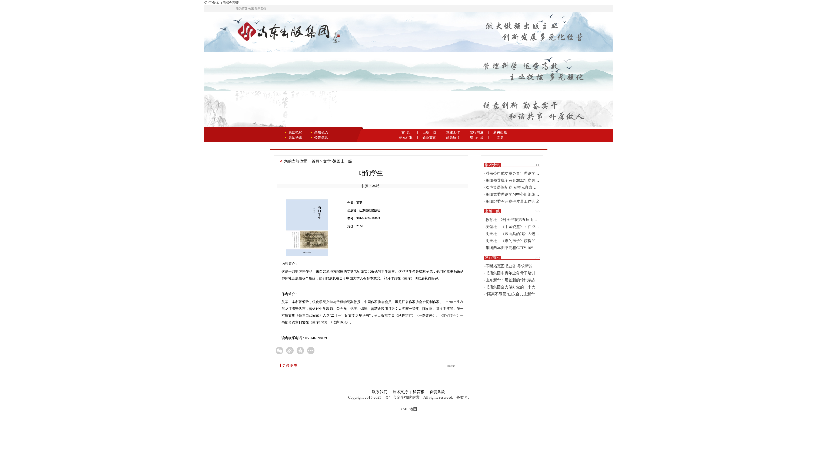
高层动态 (321, 132)
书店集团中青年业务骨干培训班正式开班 (520, 273)
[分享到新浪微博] (290, 350)
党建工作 (453, 132)
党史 (500, 137)
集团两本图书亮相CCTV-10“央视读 (515, 248)
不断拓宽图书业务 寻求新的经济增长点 (519, 266)
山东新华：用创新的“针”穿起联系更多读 (520, 280)
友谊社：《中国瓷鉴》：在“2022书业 (517, 227)
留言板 (418, 392)
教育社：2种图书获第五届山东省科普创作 (521, 220)
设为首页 (241, 8)
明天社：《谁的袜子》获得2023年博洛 (518, 241)
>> (538, 165)
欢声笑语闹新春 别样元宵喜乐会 (513, 187)
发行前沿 (476, 132)
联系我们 (260, 8)
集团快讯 (295, 137)
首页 (315, 161)
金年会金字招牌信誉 (221, 2)
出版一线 (429, 132)
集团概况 (295, 132)
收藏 (251, 8)
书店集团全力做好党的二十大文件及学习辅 (522, 287)
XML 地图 (408, 409)
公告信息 (321, 137)
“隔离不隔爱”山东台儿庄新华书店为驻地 (520, 294)
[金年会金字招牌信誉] (288, 32)
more (451, 366)
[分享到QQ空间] (300, 350)
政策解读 (453, 137)
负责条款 (437, 392)
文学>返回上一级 (337, 161)
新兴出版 (500, 132)
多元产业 (406, 137)
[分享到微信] (279, 350)
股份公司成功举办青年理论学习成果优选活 (522, 173)
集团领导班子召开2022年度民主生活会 (518, 180)
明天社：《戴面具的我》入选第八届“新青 (521, 234)
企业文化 (429, 137)
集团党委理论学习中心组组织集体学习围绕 (522, 194)
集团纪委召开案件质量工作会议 (512, 201)
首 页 (405, 132)
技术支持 (400, 392)
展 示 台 (476, 137)
